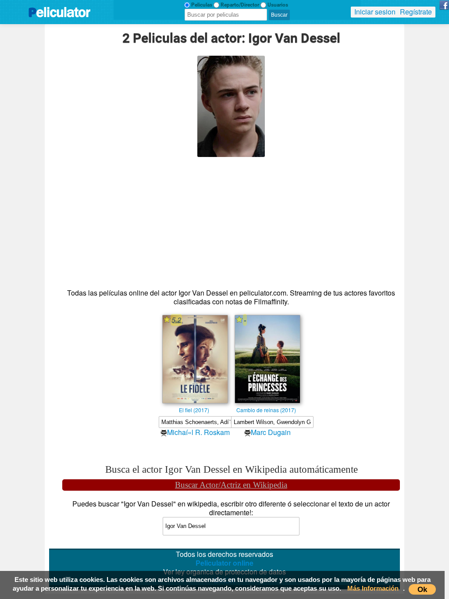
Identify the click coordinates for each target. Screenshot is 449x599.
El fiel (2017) (194, 409)
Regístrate (416, 12)
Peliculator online (224, 563)
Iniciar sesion (375, 12)
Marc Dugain (271, 432)
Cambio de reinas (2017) (266, 409)
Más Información (373, 588)
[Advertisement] (231, 218)
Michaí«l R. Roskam (198, 432)
